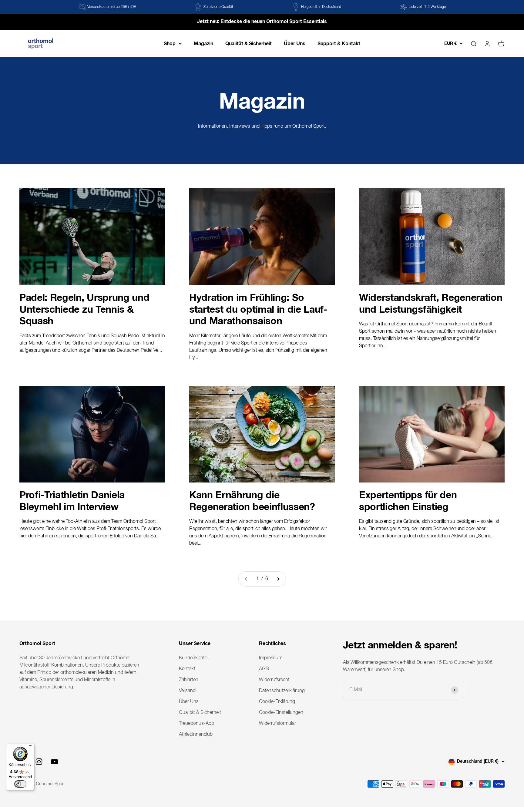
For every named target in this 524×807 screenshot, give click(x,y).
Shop (170, 43)
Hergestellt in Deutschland (321, 7)
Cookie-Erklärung (277, 701)
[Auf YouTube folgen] (54, 762)
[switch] (20, 784)
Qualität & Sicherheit (248, 43)
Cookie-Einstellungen (281, 712)
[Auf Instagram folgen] (39, 762)
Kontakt (187, 669)
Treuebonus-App (196, 723)
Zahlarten (188, 680)
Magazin (203, 43)
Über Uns (294, 43)
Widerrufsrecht (274, 680)
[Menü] (30, 747)
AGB (264, 669)
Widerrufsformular (277, 723)
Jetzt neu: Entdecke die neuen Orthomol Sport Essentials (262, 21)
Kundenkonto (193, 658)
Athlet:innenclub (196, 734)
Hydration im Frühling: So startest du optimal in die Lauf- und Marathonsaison (258, 309)
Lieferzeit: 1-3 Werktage (427, 7)
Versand (187, 690)
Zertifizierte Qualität (218, 7)
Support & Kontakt (338, 43)
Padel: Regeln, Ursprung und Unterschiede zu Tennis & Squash (84, 309)
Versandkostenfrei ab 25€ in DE (111, 7)
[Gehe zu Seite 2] (278, 579)
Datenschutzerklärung (282, 690)
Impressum (270, 658)
